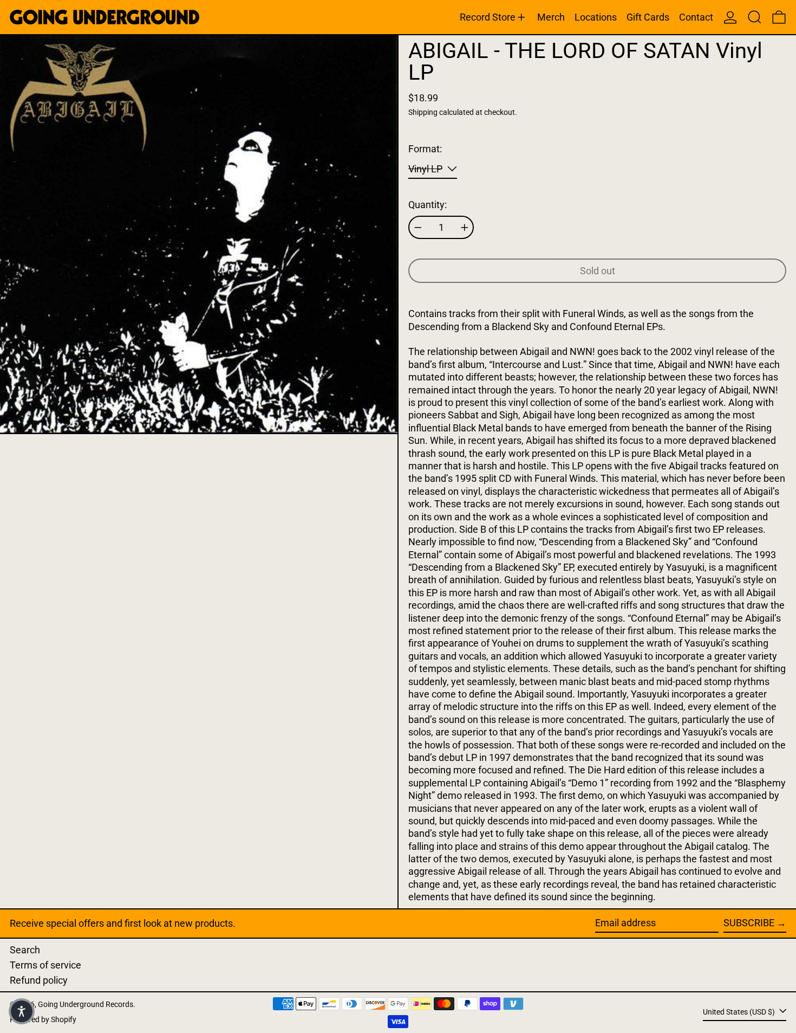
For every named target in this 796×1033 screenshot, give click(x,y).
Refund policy (39, 980)
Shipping (423, 112)
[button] (754, 17)
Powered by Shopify (43, 1019)
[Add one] (464, 227)
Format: (425, 148)
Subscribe (748, 922)
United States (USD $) (740, 1012)
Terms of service (45, 965)
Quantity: (427, 204)
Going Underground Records (85, 1004)
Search (25, 949)
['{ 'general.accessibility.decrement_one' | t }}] (418, 227)
